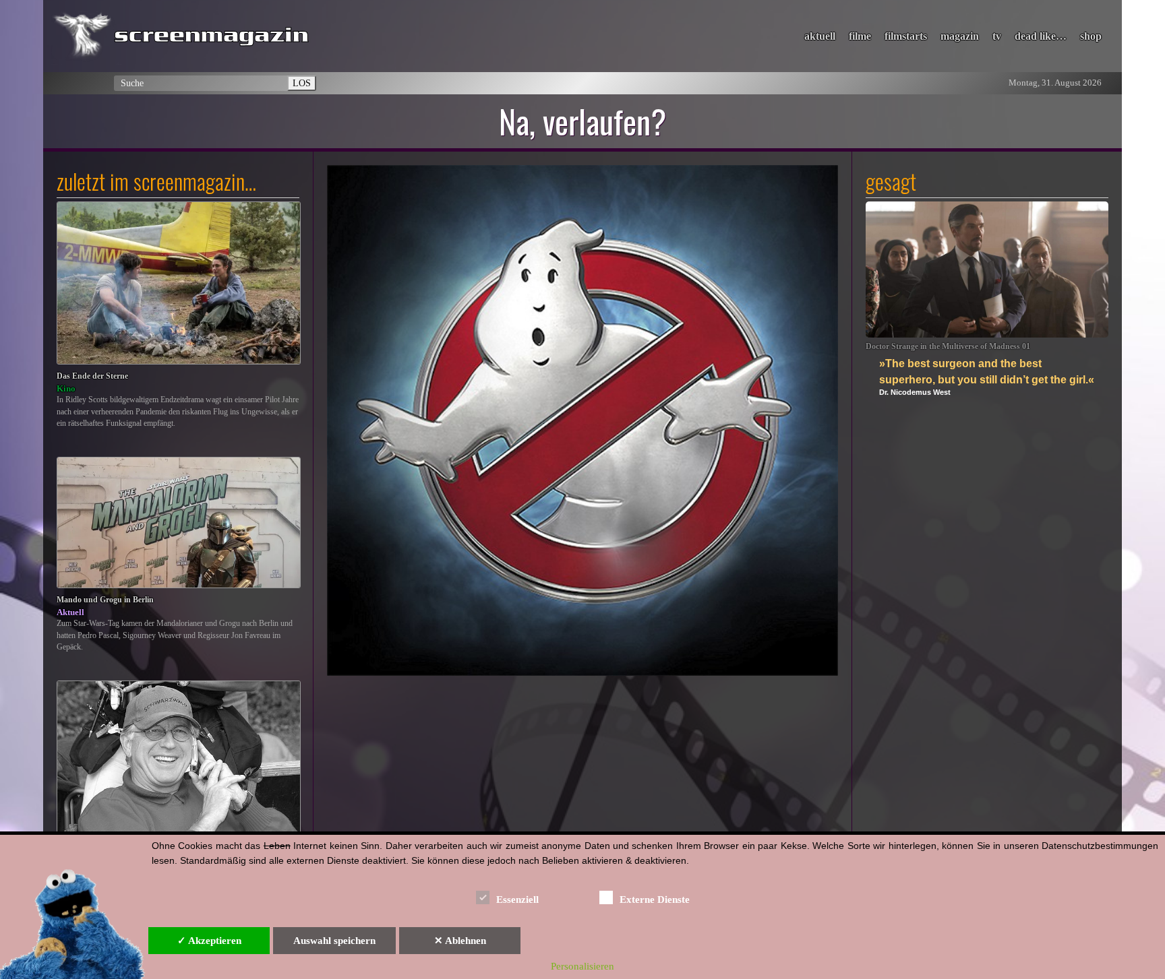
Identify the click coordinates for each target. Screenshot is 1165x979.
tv (996, 36)
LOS (302, 82)
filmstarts (906, 36)
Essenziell (517, 899)
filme (860, 36)
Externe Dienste (655, 899)
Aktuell (70, 612)
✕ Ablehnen (460, 940)
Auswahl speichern (334, 940)
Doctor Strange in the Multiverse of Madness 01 (948, 346)
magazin (959, 36)
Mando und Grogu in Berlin (105, 600)
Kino (66, 388)
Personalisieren (582, 966)
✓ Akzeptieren (209, 940)
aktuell (819, 36)
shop (1091, 36)
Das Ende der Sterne (92, 376)
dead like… (1041, 36)
